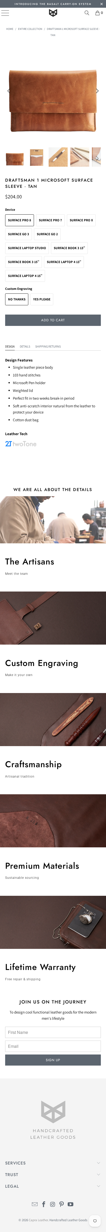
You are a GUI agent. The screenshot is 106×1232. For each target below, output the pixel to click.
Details (25, 346)
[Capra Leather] (53, 13)
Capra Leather (38, 1220)
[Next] (97, 91)
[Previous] (9, 91)
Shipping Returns (48, 346)
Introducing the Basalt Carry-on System (53, 4)
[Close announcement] (101, 4)
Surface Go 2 (47, 234)
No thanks (16, 299)
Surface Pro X (81, 220)
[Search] (87, 13)
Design (10, 346)
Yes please (41, 299)
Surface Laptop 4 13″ (64, 262)
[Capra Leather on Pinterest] (62, 1205)
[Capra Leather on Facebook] (44, 1205)
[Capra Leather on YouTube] (71, 1205)
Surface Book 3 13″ (69, 248)
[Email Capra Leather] (35, 1205)
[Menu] (1, 13)
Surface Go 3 (18, 234)
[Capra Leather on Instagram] (53, 1205)
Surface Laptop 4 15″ (25, 276)
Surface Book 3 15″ (23, 262)
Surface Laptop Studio (27, 248)
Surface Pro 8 (19, 220)
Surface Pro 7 (50, 220)
